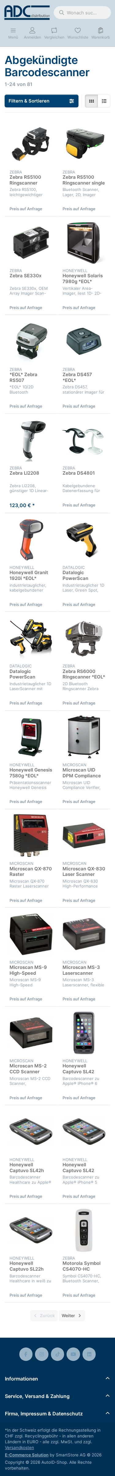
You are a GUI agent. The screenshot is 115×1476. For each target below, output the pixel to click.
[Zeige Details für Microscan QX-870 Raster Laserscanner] (31, 835)
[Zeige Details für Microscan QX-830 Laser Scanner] (84, 835)
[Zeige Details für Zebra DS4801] (84, 440)
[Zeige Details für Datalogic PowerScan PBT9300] (84, 539)
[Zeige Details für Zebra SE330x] (31, 242)
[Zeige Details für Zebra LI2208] (31, 440)
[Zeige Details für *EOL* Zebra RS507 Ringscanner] (31, 341)
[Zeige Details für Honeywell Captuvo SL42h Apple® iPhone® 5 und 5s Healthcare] (31, 1131)
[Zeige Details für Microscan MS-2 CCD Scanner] (31, 1033)
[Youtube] (73, 1354)
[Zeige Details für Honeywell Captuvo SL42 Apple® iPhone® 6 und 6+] (84, 1033)
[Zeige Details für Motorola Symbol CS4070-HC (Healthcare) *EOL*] (84, 1230)
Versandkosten (19, 1447)
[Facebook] (26, 1354)
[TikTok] (57, 1354)
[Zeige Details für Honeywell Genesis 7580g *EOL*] (31, 737)
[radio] (91, 101)
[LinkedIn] (89, 1354)
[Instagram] (41, 1354)
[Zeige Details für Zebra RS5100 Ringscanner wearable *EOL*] (31, 144)
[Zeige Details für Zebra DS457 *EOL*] (84, 341)
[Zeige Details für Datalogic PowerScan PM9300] (31, 638)
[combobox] (82, 12)
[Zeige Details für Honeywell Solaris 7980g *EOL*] (84, 242)
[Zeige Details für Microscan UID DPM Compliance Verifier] (84, 737)
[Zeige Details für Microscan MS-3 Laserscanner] (84, 934)
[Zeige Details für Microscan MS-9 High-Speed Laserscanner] (31, 934)
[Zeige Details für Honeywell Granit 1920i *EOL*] (31, 539)
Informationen (21, 1379)
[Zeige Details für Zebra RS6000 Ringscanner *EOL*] (84, 638)
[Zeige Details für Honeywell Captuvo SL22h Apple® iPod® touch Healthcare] (31, 1230)
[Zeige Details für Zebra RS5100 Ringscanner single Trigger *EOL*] (84, 144)
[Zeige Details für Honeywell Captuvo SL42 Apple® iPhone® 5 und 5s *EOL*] (84, 1131)
